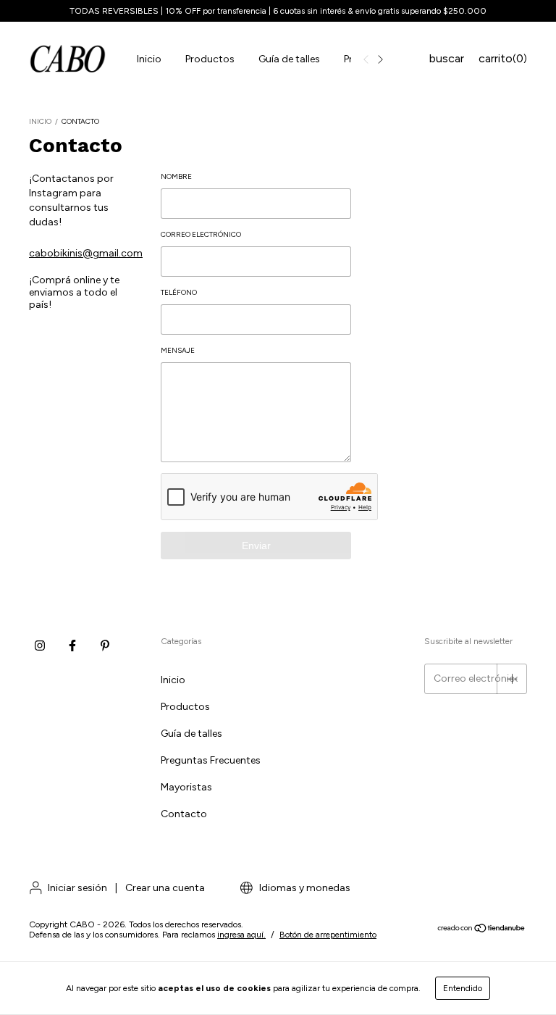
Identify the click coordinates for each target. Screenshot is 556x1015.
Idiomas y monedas (303, 888)
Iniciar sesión (77, 888)
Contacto (184, 814)
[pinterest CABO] (105, 645)
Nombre (176, 176)
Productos (210, 59)
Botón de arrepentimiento (327, 935)
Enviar (256, 545)
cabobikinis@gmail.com (86, 253)
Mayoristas (186, 787)
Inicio (149, 59)
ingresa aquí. (241, 935)
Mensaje (178, 350)
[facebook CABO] (72, 645)
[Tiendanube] (482, 930)
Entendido (462, 988)
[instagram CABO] (40, 645)
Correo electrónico (201, 234)
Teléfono (179, 292)
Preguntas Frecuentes (211, 760)
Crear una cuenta (165, 888)
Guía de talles (289, 59)
